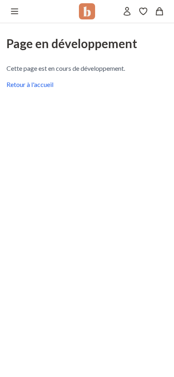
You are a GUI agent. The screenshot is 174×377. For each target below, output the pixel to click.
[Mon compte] (127, 11)
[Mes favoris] (143, 11)
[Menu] (14, 11)
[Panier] (159, 11)
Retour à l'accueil (29, 84)
